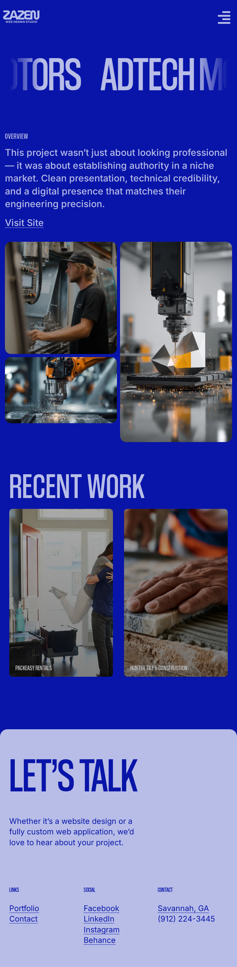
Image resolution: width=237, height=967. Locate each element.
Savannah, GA (183, 908)
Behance (100, 940)
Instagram (102, 929)
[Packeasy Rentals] (61, 593)
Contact (23, 918)
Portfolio (24, 908)
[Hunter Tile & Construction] (176, 593)
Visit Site (24, 222)
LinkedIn (99, 918)
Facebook (101, 908)
